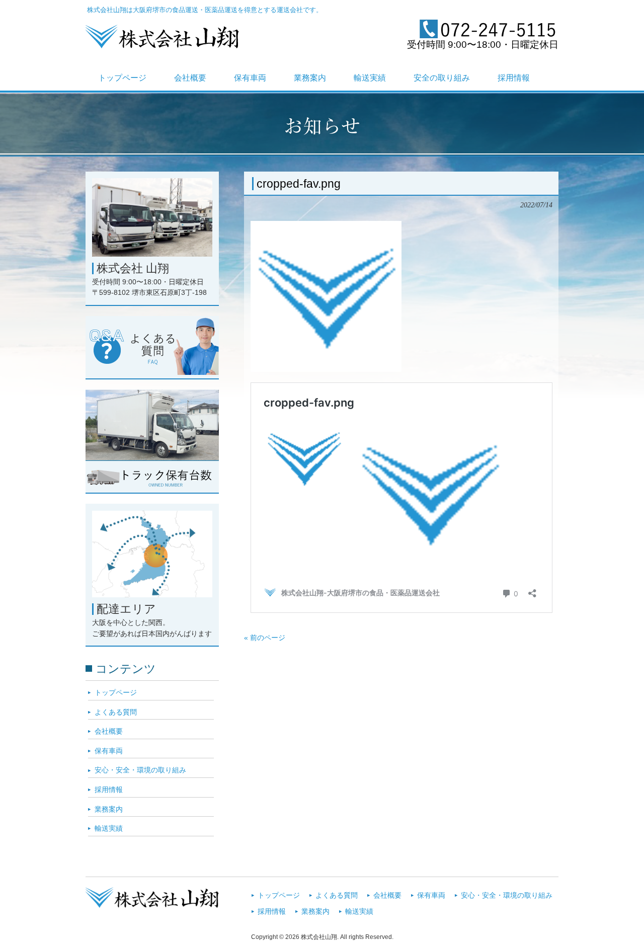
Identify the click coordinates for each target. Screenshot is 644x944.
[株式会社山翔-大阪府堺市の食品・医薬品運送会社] (162, 44)
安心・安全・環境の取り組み (140, 770)
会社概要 (109, 731)
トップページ (116, 692)
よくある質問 (116, 712)
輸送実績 (109, 828)
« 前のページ (264, 638)
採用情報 (109, 789)
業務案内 (109, 809)
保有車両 (109, 751)
